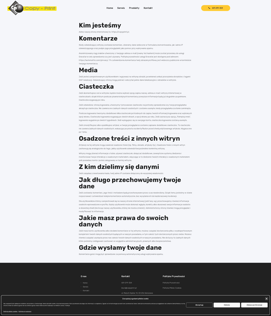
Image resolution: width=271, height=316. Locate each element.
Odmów (227, 305)
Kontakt (148, 8)
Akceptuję (199, 305)
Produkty (134, 8)
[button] (266, 299)
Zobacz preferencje (254, 305)
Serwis (121, 8)
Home (109, 8)
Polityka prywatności (25, 311)
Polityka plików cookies (10, 311)
